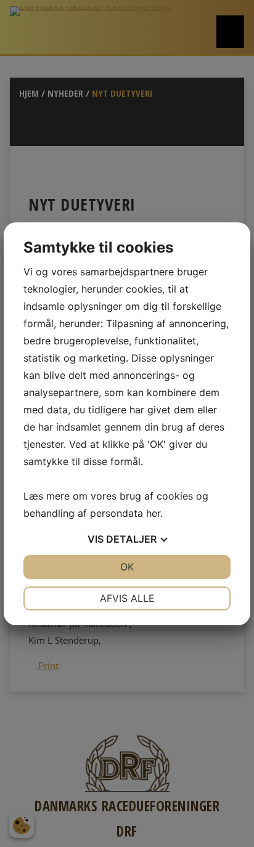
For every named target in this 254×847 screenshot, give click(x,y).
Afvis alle (127, 598)
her (153, 513)
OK (127, 567)
